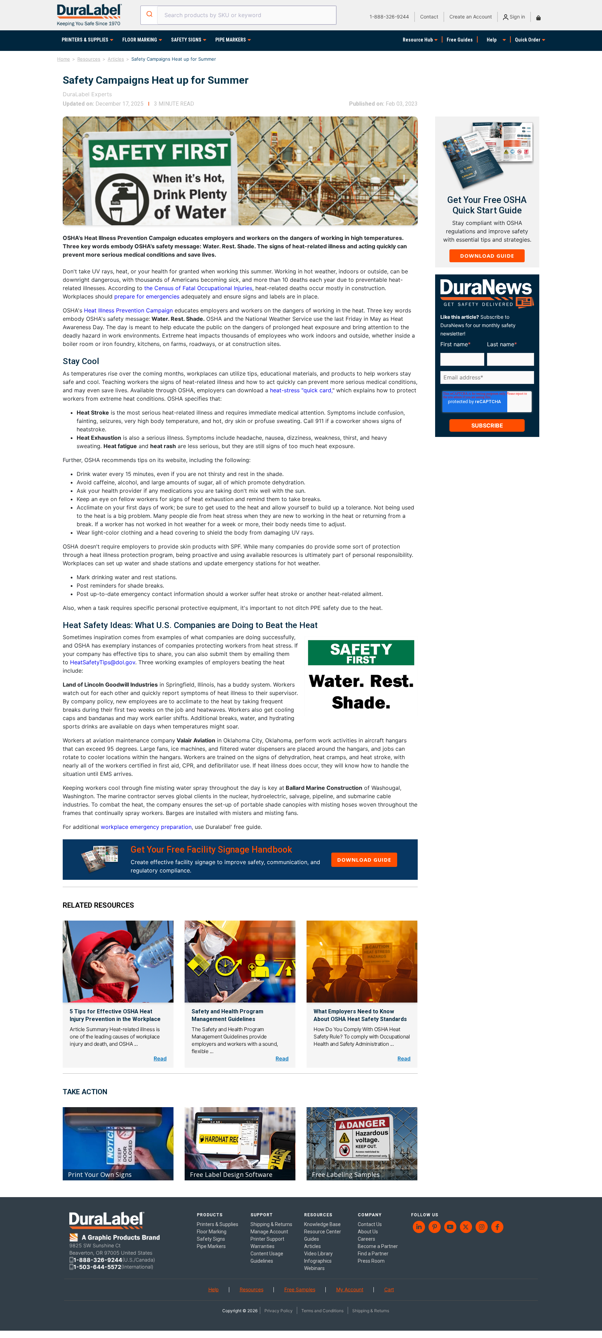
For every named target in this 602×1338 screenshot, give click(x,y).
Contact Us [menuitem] (370, 1224)
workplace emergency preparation (146, 826)
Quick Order (527, 40)
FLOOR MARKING (139, 40)
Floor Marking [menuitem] (211, 1231)
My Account (349, 1289)
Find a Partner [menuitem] (373, 1253)
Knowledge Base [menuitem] (322, 1224)
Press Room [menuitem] (371, 1261)
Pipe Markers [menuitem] (211, 1246)
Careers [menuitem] (366, 1239)
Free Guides (460, 40)
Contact (429, 17)
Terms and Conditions (322, 1310)
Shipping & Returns (370, 1310)
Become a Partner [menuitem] (378, 1246)
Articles (116, 59)
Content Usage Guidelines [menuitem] (266, 1257)
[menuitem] (419, 1227)
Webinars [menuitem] (314, 1268)
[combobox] (238, 15)
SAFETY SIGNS (186, 40)
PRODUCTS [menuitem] (210, 1214)
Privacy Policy (278, 1310)
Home (63, 59)
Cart (389, 1289)
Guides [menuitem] (311, 1239)
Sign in (516, 17)
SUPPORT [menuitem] (261, 1214)
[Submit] (149, 14)
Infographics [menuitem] (318, 1261)
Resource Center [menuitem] (322, 1231)
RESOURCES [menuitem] (318, 1214)
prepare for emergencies (146, 296)
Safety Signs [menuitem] (211, 1239)
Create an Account (470, 17)
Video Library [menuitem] (318, 1253)
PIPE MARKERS (230, 40)
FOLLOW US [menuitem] (424, 1214)
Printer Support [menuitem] (267, 1239)
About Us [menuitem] (368, 1231)
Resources (88, 59)
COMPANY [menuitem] (370, 1214)
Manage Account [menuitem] (269, 1231)
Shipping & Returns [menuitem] (271, 1224)
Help (491, 40)
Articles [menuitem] (312, 1246)
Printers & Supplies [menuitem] (217, 1224)
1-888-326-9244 (389, 17)
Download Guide (364, 859)
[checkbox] (486, 388)
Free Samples (299, 1289)
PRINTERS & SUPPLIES (85, 40)
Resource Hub (418, 40)
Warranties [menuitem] (262, 1246)
